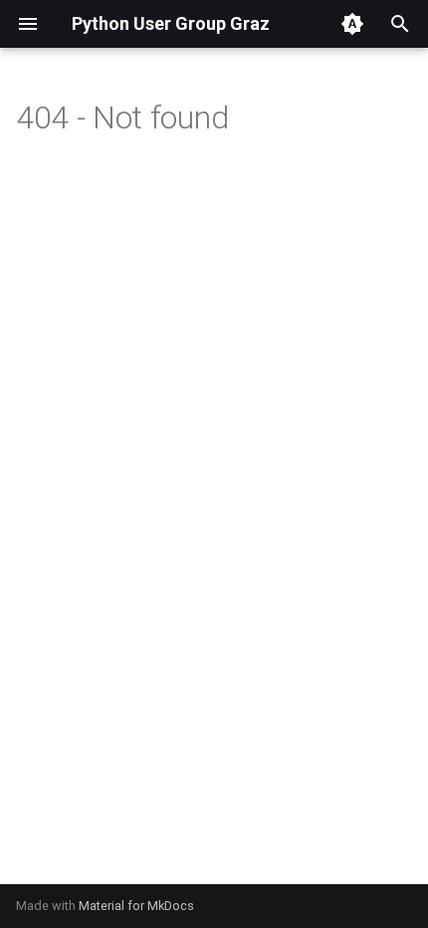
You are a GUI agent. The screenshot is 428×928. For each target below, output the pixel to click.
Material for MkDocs (136, 905)
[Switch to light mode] (352, 24)
